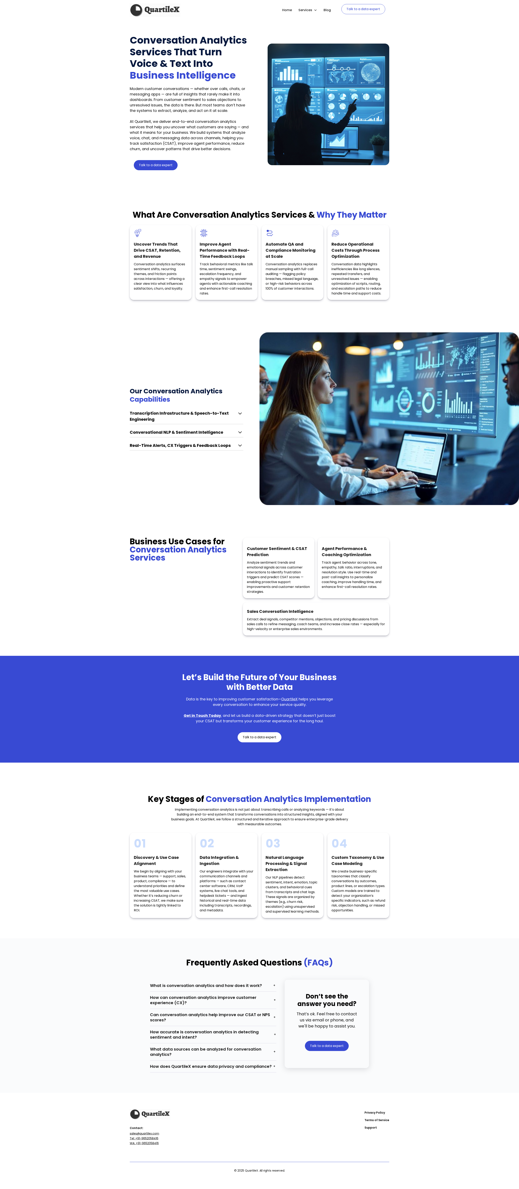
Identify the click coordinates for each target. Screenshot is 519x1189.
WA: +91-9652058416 (144, 1143)
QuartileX (289, 699)
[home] (155, 10)
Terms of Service (377, 1120)
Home (287, 10)
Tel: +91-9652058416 (144, 1138)
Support (371, 1128)
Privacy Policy (375, 1113)
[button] (307, 10)
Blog (327, 10)
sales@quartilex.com (144, 1133)
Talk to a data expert (363, 9)
